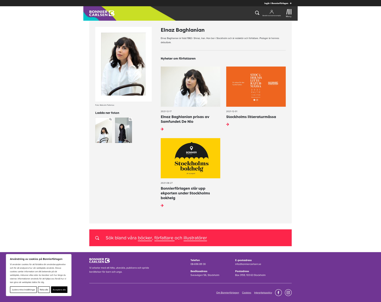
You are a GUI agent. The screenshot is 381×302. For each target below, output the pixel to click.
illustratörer (195, 237)
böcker (145, 237)
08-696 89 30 (198, 264)
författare (164, 237)
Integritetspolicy (263, 293)
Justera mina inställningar (23, 289)
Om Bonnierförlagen (227, 293)
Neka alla (44, 289)
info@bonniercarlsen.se (248, 264)
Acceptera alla (59, 289)
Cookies (246, 293)
